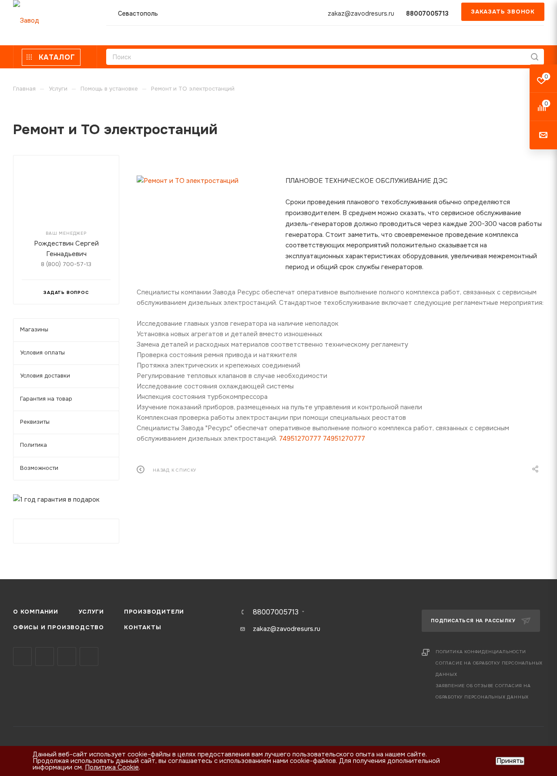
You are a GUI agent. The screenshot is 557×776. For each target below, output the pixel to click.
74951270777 (300, 438)
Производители (154, 611)
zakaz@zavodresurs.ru (361, 13)
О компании (35, 611)
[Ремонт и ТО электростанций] (204, 180)
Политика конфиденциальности (481, 652)
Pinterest (89, 656)
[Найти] (534, 57)
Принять (510, 761)
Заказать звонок (503, 11)
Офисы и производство (58, 627)
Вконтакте (22, 656)
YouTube (66, 656)
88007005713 (427, 13)
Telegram (44, 656)
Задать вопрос (66, 292)
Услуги (91, 611)
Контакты (142, 627)
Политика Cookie (112, 767)
